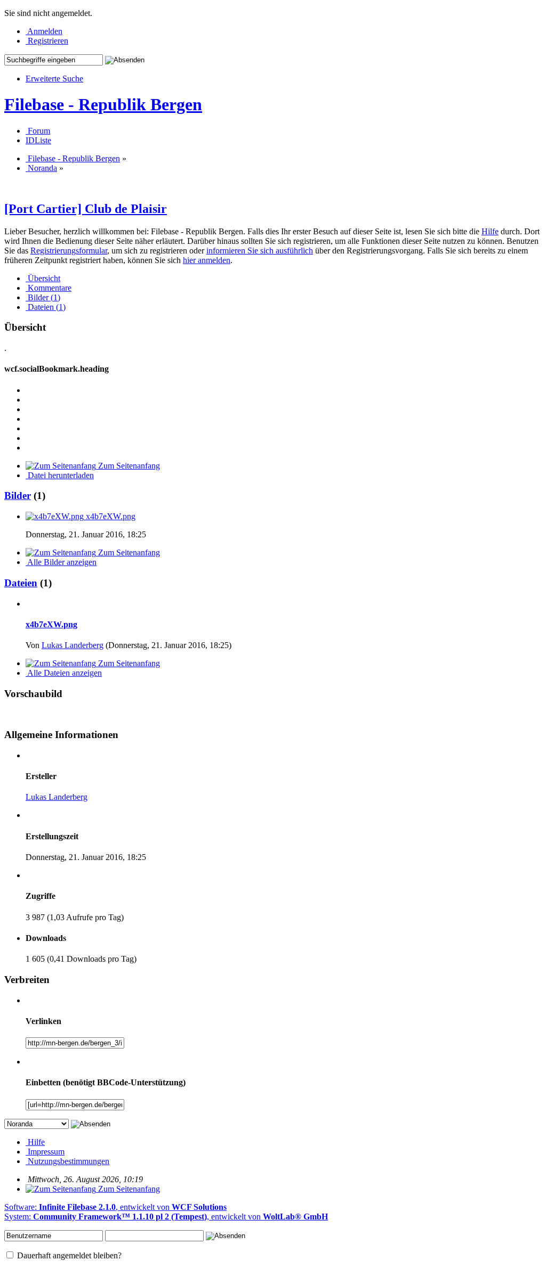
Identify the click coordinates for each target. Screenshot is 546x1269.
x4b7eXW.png (51, 624)
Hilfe (490, 231)
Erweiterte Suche (54, 78)
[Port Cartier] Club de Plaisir (85, 209)
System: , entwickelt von (166, 1216)
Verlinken (43, 1021)
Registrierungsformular (68, 250)
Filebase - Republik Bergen (103, 104)
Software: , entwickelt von (115, 1206)
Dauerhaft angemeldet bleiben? (68, 1255)
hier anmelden (206, 260)
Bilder (17, 495)
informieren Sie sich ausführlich (259, 250)
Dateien (20, 582)
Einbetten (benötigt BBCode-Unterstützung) (106, 1082)
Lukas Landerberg (72, 645)
